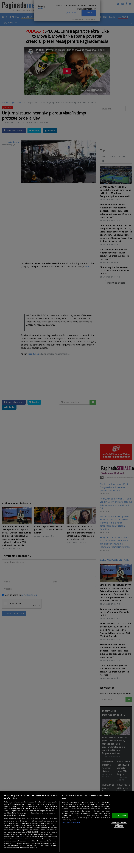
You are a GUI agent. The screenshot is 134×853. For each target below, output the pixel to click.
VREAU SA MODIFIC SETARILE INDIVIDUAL (119, 824)
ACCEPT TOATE (119, 815)
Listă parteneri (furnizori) (71, 823)
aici (20, 836)
